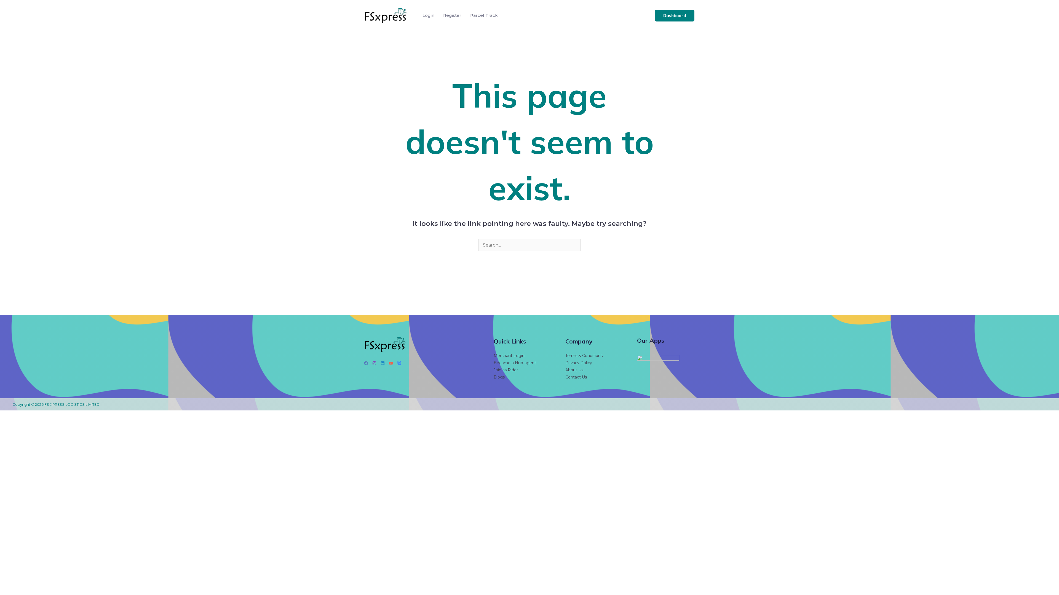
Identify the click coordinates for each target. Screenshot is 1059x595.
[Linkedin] (383, 363)
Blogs (499, 377)
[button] (674, 15)
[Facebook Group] (399, 363)
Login (428, 15)
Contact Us (576, 377)
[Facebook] (366, 363)
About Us (574, 369)
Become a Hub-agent (515, 362)
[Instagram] (374, 363)
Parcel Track (484, 15)
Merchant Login (509, 355)
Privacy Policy (578, 362)
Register (452, 15)
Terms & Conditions (584, 355)
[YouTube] (391, 363)
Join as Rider (506, 369)
